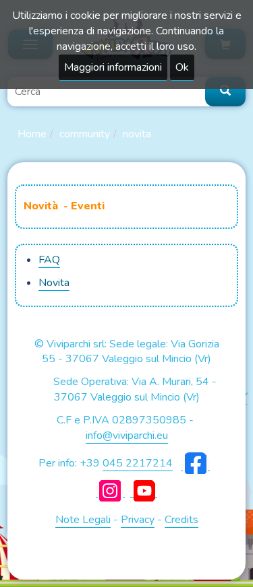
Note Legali (83, 519)
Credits (181, 519)
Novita (137, 134)
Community (84, 134)
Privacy (137, 519)
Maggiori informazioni (113, 67)
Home (32, 134)
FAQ (49, 259)
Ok (182, 67)
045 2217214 (138, 463)
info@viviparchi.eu (127, 435)
